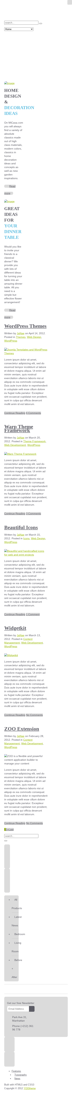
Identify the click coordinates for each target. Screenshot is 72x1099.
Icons (26, 538)
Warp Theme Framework (18, 428)
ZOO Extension (21, 729)
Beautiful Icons (21, 527)
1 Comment (33, 614)
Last (11, 829)
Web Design (34, 337)
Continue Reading (14, 412)
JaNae (20, 333)
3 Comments (33, 513)
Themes (20, 337)
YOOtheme (30, 1088)
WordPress (10, 340)
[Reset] (40, 23)
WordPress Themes (25, 326)
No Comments (34, 714)
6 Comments (33, 412)
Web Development (15, 445)
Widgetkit (15, 628)
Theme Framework (34, 441)
